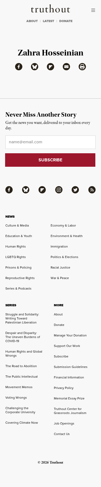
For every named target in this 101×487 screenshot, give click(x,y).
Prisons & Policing (18, 267)
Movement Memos (19, 387)
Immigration (59, 246)
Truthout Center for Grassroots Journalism (70, 410)
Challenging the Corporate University (20, 410)
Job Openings (64, 423)
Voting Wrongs (16, 397)
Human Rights (15, 246)
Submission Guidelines (71, 366)
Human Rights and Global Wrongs (23, 353)
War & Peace (60, 278)
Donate (59, 324)
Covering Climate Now (21, 422)
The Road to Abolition (21, 366)
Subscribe (61, 356)
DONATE (65, 21)
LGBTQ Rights (15, 257)
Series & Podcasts (18, 288)
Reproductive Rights (20, 278)
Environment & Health (67, 236)
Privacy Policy (64, 387)
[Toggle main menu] (94, 10)
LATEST (48, 21)
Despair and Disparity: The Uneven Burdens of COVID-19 (22, 337)
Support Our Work (67, 345)
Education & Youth (18, 236)
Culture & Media (17, 225)
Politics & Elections (64, 257)
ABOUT (32, 21)
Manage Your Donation (70, 335)
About (58, 314)
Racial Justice (60, 267)
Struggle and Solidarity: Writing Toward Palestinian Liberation (22, 318)
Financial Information (69, 377)
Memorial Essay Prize (69, 398)
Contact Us (62, 434)
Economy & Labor (63, 225)
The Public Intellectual (21, 376)
